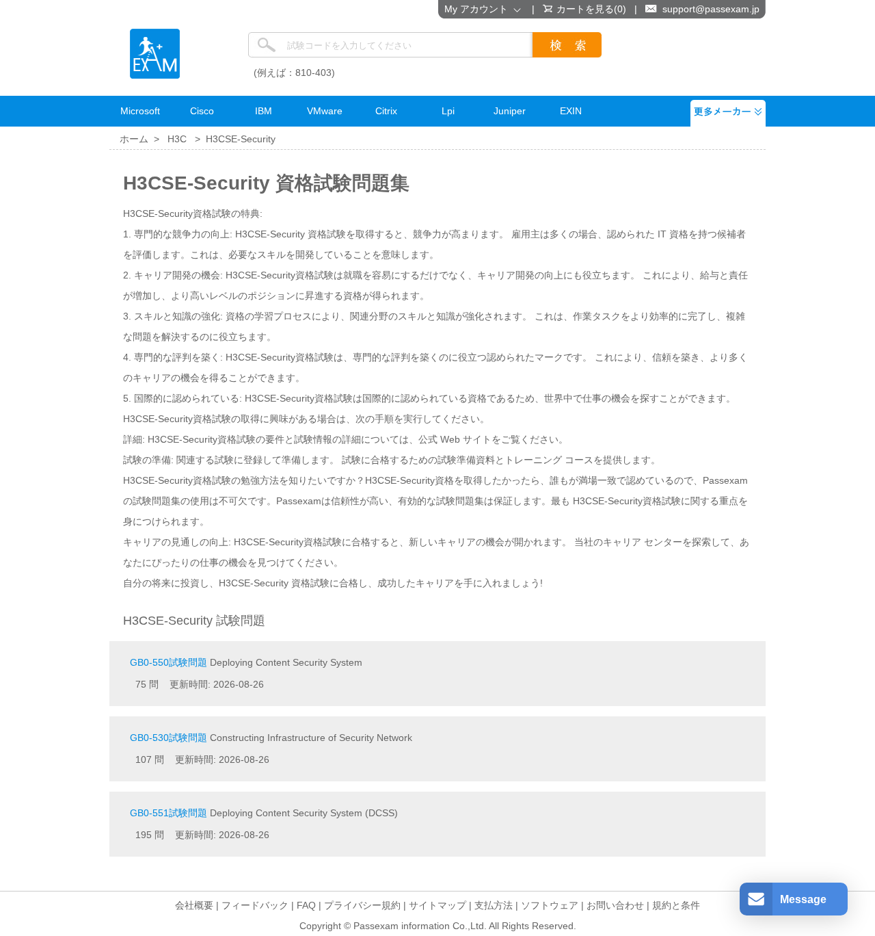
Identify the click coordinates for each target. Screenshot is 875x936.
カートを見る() (591, 8)
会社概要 (194, 905)
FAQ (306, 905)
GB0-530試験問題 (168, 737)
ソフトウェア (549, 905)
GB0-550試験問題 (168, 662)
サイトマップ (437, 905)
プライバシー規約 (362, 905)
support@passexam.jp (710, 8)
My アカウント (478, 8)
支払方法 (493, 905)
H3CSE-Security (240, 138)
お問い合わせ (615, 905)
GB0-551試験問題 (168, 812)
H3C (177, 138)
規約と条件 (676, 905)
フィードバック (254, 905)
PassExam (155, 54)
